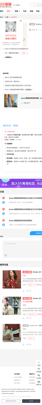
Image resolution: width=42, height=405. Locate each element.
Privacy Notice (27, 396)
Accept (31, 401)
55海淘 (6, 5)
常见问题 (32, 377)
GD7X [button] (30, 338)
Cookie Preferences (10, 401)
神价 (16, 125)
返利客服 (32, 383)
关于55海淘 (18, 377)
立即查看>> (28, 89)
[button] (17, 5)
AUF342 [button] (31, 314)
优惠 (8, 11)
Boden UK (35, 30)
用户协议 (17, 383)
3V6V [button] (30, 285)
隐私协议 (17, 380)
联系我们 (32, 380)
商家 (16, 11)
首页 (1, 17)
